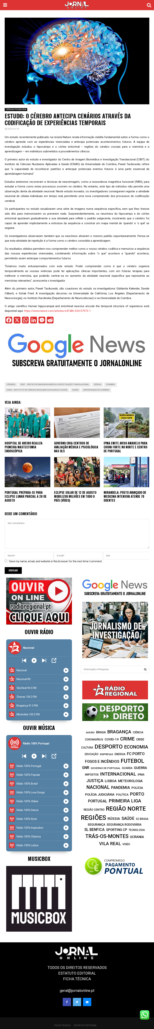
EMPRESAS (106, 754)
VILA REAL (110, 843)
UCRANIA (137, 837)
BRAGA (101, 732)
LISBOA (111, 781)
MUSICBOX (39, 858)
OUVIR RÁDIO (39, 632)
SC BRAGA (142, 818)
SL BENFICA (94, 830)
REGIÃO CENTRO (94, 809)
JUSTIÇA (94, 780)
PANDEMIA (120, 787)
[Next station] (24, 660)
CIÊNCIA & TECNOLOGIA (16, 109)
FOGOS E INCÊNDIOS (102, 761)
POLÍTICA (122, 794)
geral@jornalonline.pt (77, 990)
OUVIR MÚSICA (39, 727)
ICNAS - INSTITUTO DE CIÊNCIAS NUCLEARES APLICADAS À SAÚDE (37, 390)
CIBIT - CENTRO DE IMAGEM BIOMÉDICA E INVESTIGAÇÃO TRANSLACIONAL (54, 384)
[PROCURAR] (145, 669)
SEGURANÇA (96, 824)
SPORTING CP (116, 830)
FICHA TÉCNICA (77, 979)
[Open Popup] (54, 660)
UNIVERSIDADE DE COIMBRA (96, 390)
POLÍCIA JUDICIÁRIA (100, 794)
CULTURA (87, 747)
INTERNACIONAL (118, 774)
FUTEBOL (132, 761)
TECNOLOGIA (137, 829)
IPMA (141, 774)
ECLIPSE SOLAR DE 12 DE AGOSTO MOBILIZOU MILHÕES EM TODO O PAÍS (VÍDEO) (75, 496)
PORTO (137, 794)
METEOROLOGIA (130, 781)
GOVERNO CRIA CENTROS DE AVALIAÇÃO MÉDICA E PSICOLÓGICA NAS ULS (76, 447)
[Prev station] (44, 660)
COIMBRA (110, 384)
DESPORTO (109, 746)
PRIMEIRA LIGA (125, 801)
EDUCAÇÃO (91, 754)
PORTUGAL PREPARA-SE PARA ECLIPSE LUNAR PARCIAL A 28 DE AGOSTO (26, 496)
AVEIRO (90, 732)
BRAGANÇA (119, 731)
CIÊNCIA (97, 384)
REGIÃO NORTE (126, 808)
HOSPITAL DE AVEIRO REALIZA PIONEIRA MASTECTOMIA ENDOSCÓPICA (23, 447)
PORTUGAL (97, 801)
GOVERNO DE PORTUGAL (105, 768)
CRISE (140, 739)
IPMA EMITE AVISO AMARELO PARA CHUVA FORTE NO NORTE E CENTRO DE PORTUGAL (125, 447)
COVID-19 (112, 739)
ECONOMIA (136, 747)
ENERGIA (120, 754)
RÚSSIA (114, 818)
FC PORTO (136, 754)
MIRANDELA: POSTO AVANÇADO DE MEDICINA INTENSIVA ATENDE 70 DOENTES (125, 496)
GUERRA (140, 768)
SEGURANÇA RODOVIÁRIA (124, 824)
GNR (85, 768)
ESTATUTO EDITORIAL (77, 973)
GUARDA (127, 768)
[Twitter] (77, 1002)
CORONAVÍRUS (94, 739)
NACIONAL (98, 787)
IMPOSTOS (92, 774)
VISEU (126, 844)
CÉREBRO (11, 384)
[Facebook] (67, 1002)
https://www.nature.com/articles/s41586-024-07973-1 (57, 311)
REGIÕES (93, 817)
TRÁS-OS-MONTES (106, 836)
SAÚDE (75, 390)
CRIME (127, 739)
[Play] (34, 660)
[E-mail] (87, 1002)
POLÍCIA (137, 788)
